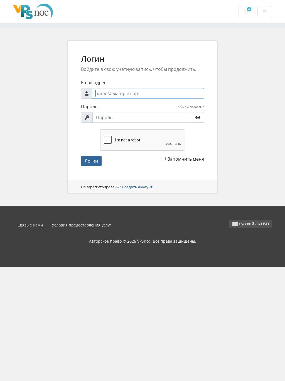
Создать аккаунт (137, 186)
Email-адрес (93, 82)
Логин (91, 161)
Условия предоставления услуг (81, 225)
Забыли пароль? (189, 106)
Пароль (89, 106)
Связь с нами (30, 225)
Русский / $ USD (253, 223)
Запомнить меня (186, 159)
